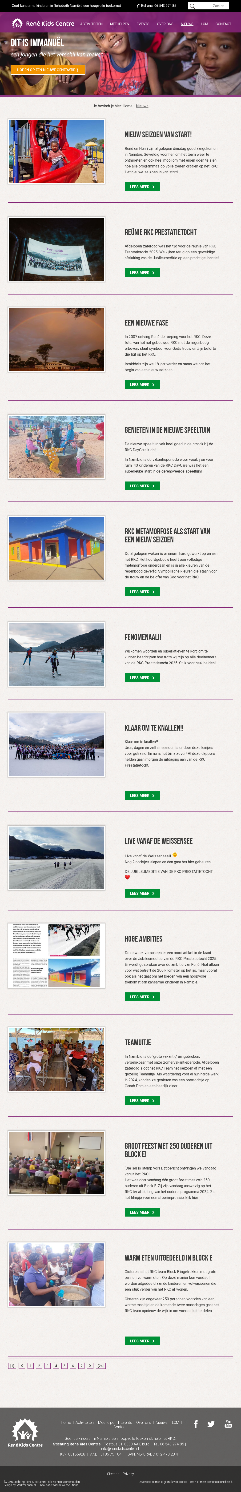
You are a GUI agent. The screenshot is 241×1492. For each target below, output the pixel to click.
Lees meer (141, 187)
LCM (204, 24)
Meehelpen (119, 24)
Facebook (196, 1424)
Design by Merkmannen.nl (20, 1485)
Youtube (228, 1424)
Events (143, 24)
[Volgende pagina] (90, 1366)
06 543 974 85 (165, 6)
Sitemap (113, 1474)
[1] (12, 1366)
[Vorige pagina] (22, 1366)
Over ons (165, 24)
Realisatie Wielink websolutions (59, 1485)
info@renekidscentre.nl (120, 1448)
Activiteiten (91, 24)
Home (128, 106)
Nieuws (187, 24)
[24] (101, 1366)
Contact (223, 24)
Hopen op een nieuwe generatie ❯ (48, 70)
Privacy (128, 1474)
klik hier (191, 1197)
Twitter (211, 1424)
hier (197, 1482)
